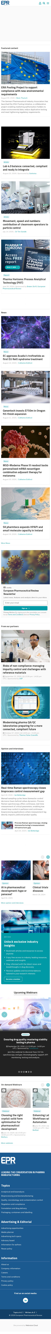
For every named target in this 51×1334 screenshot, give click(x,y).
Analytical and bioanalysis (12, 1191)
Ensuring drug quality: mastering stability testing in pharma (25, 1041)
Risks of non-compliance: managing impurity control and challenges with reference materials (24, 669)
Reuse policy (6, 1248)
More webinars (7, 1143)
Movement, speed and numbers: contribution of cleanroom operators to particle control (25, 224)
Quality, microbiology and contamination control (22, 1200)
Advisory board (7, 1240)
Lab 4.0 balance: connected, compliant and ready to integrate (25, 168)
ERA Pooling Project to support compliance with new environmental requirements (22, 90)
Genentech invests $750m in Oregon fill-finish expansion (24, 412)
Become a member (13, 979)
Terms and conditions (10, 1277)
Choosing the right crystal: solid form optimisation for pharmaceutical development (12, 1122)
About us (5, 1264)
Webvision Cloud (32, 1325)
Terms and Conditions (15, 614)
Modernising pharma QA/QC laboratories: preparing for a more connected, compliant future (22, 725)
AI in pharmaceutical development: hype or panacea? (14, 890)
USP (21, 678)
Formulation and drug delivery (14, 1208)
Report (6, 275)
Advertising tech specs (11, 1236)
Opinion (5, 883)
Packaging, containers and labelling (16, 1212)
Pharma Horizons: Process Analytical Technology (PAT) (24, 281)
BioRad (35, 1130)
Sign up (24, 608)
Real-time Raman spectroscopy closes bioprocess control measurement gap (23, 789)
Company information (10, 1268)
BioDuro (4, 1137)
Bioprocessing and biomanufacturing (17, 1196)
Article (6, 162)
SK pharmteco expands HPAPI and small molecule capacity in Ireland (23, 528)
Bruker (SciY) (32, 286)
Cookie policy (7, 1285)
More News (5, 543)
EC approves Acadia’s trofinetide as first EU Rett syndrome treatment (23, 357)
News (6, 352)
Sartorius (32, 173)
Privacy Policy (35, 614)
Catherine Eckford (25, 363)
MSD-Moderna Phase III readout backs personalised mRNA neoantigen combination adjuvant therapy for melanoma (25, 470)
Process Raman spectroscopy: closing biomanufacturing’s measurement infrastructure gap (31, 825)
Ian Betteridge (20, 795)
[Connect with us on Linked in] (25, 1300)
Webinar (25, 1034)
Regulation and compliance (13, 1204)
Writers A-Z (30, 1312)
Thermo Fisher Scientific (28, 735)
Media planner (7, 1232)
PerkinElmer (33, 1048)
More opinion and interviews (12, 903)
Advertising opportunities (12, 1228)
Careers (4, 1272)
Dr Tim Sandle (20, 232)
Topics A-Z (17, 1312)
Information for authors (11, 1244)
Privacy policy (7, 1281)
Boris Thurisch (21, 98)
